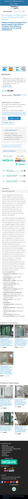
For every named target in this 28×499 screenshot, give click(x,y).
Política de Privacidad (8, 447)
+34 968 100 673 (9, 1)
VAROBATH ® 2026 (8, 496)
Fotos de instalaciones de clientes (11, 477)
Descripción (5, 188)
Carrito (11, 3)
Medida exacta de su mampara (11, 102)
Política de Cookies (7, 450)
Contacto (16, 3)
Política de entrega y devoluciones (11, 448)
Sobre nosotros (6, 452)
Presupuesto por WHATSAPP (11, 146)
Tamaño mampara (7, 95)
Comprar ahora (8, 122)
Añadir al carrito (14, 118)
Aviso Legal (5, 445)
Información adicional (8, 191)
